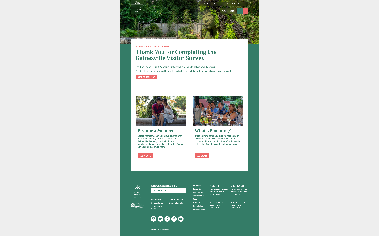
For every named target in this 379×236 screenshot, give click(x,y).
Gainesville (241, 4)
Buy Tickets (197, 186)
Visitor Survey (198, 192)
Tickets (206, 4)
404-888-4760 (236, 195)
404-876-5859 (215, 195)
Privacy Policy (198, 202)
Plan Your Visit (228, 11)
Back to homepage (146, 77)
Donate (216, 4)
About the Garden (157, 203)
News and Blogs (198, 196)
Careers (195, 199)
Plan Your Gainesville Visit (154, 47)
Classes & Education (176, 203)
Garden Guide (231, 4)
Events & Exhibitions (176, 200)
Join (211, 4)
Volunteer (223, 4)
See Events (202, 156)
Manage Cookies (199, 209)
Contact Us (197, 189)
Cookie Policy (198, 206)
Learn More (145, 156)
